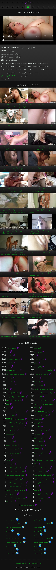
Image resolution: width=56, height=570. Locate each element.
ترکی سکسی (11, 549)
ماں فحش (37, 423)
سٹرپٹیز (38, 419)
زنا (8, 389)
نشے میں (9, 381)
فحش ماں (37, 426)
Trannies (38, 449)
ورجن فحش (10, 501)
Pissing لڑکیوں (13, 393)
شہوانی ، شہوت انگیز (43, 400)
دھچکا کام (38, 441)
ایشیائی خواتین (41, 437)
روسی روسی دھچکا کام (15, 497)
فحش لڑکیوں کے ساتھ (15, 471)
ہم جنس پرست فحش (27, 505)
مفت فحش (9, 546)
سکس (28, 2)
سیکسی (37, 534)
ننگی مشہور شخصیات (15, 426)
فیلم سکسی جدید (41, 542)
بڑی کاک (9, 363)
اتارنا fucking (12, 370)
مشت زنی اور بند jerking (43, 460)
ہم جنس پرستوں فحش (42, 494)
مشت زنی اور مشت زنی (15, 374)
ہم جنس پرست (11, 445)
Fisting (37, 408)
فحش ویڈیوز (11, 348)
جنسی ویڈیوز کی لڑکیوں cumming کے (16, 482)
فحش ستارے (10, 75)
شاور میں (38, 396)
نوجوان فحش (11, 494)
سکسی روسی (11, 553)
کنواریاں (10, 415)
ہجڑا (36, 464)
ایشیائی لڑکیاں (41, 452)
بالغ (8, 460)
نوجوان (9, 355)
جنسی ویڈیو (39, 445)
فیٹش (3, 75)
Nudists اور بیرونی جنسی (43, 370)
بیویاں (9, 378)
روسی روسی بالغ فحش (43, 482)
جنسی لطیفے (11, 430)
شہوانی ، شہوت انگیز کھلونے (43, 389)
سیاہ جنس (38, 527)
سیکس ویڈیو (11, 534)
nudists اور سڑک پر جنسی (16, 396)
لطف (8, 404)
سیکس (8, 531)
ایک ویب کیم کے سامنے (43, 393)
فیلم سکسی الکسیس (42, 523)
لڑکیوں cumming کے (42, 411)
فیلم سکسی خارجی (13, 527)
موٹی (8, 408)
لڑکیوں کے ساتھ (13, 359)
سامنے (37, 490)
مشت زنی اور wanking (15, 419)
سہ (35, 355)
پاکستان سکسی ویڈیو (15, 523)
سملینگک (10, 434)
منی (8, 456)
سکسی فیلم (38, 549)
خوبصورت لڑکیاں (41, 374)
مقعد (8, 366)
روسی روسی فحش (12, 452)
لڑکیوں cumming (13, 400)
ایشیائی (38, 434)
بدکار (37, 378)
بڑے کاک (37, 381)
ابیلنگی (10, 441)
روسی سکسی (11, 519)
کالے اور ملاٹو (40, 471)
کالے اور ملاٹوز (41, 415)
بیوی (36, 456)
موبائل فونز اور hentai (16, 490)
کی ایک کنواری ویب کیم (16, 486)
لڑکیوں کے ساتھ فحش (43, 475)
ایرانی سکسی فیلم (14, 542)
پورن (36, 546)
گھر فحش (37, 348)
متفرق (9, 437)
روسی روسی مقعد (41, 497)
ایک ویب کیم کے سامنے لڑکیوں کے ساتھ (16, 475)
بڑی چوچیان (39, 359)
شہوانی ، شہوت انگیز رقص (16, 423)
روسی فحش (38, 352)
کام (8, 352)
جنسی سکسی (38, 519)
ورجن (36, 486)
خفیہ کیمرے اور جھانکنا (43, 404)
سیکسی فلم (38, 531)
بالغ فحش (38, 366)
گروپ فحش (10, 385)
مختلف (37, 501)
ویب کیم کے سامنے (42, 467)
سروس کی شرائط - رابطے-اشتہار (28, 563)
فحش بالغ (10, 464)
